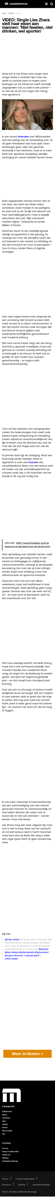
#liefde (22, 952)
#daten (8, 952)
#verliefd (30, 952)
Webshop (5, 1158)
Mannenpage (31, 1192)
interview (23, 136)
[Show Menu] (46, 4)
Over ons (5, 1148)
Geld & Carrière (7, 1131)
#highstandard (41, 952)
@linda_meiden (12, 939)
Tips (3, 1134)
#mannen (18, 955)
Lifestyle (11, 13)
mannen (33, 462)
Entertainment (7, 1111)
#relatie (15, 952)
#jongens (9, 955)
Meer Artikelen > (27, 1054)
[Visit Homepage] (16, 4)
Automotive (6, 1118)
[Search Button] (51, 4)
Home (4, 13)
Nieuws (4, 1115)
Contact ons (6, 1155)
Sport (4, 1121)
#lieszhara (43, 949)
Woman (18, 13)
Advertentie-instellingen (10, 1161)
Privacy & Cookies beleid (10, 1152)
